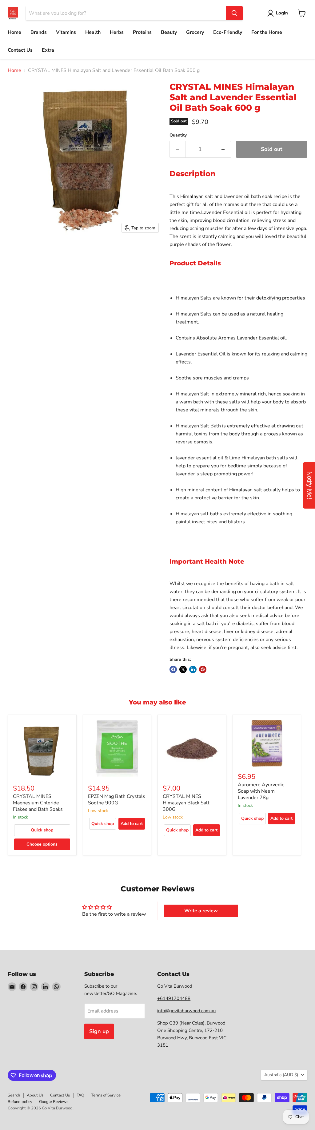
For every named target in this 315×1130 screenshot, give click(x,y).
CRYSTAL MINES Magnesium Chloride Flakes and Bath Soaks (38, 803)
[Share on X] (183, 669)
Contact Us (20, 50)
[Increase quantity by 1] (223, 149)
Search (14, 1095)
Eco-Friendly (227, 32)
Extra (48, 50)
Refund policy (20, 1101)
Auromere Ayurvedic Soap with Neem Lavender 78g (261, 791)
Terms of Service (106, 1095)
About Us (35, 1095)
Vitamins (66, 32)
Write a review (201, 910)
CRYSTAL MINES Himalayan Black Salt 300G (186, 803)
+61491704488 (173, 998)
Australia (281, 1075)
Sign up (99, 1031)
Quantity (178, 135)
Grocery (195, 32)
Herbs (117, 32)
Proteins (142, 32)
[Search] (234, 13)
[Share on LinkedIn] (193, 669)
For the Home (266, 32)
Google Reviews (53, 1101)
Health (93, 32)
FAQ (80, 1095)
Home (14, 32)
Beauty (169, 32)
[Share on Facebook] (173, 669)
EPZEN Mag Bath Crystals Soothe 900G (116, 799)
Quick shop (42, 830)
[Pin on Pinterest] (202, 669)
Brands (38, 32)
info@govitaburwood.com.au (186, 1011)
